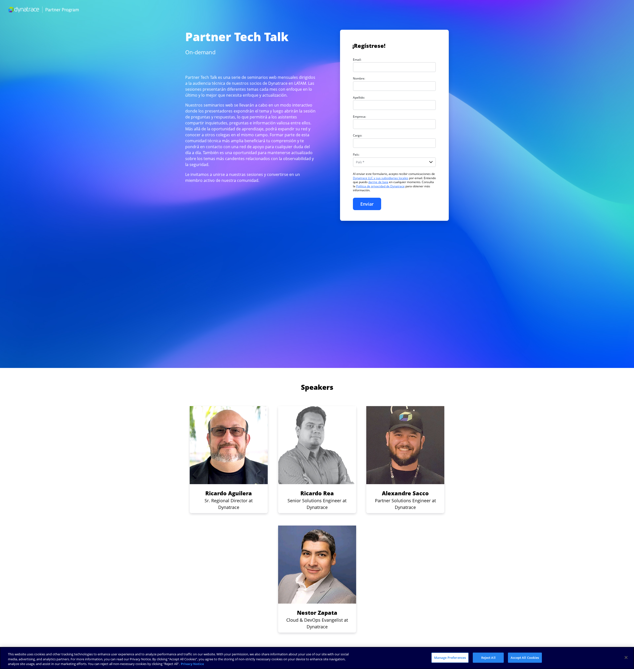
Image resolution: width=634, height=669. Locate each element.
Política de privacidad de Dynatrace (380, 186)
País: (356, 154)
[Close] (626, 657)
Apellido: (359, 97)
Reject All (488, 657)
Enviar (367, 204)
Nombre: (359, 78)
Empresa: (359, 116)
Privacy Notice (192, 664)
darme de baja (378, 182)
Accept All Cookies (525, 657)
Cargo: (357, 135)
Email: (357, 59)
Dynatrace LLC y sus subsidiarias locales (380, 178)
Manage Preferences (450, 657)
